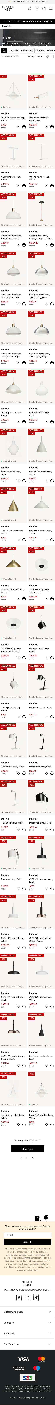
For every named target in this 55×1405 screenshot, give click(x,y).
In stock (14, 50)
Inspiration (9, 1333)
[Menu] (50, 8)
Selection (9, 1322)
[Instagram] (27, 1297)
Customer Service (14, 1312)
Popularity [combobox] (35, 56)
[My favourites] (36, 8)
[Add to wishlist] (18, 127)
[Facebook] (19, 1297)
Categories (27, 50)
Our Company (11, 1344)
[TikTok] (36, 1297)
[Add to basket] (24, 127)
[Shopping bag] (43, 8)
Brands (5, 26)
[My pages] (29, 8)
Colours (40, 50)
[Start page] (7, 8)
